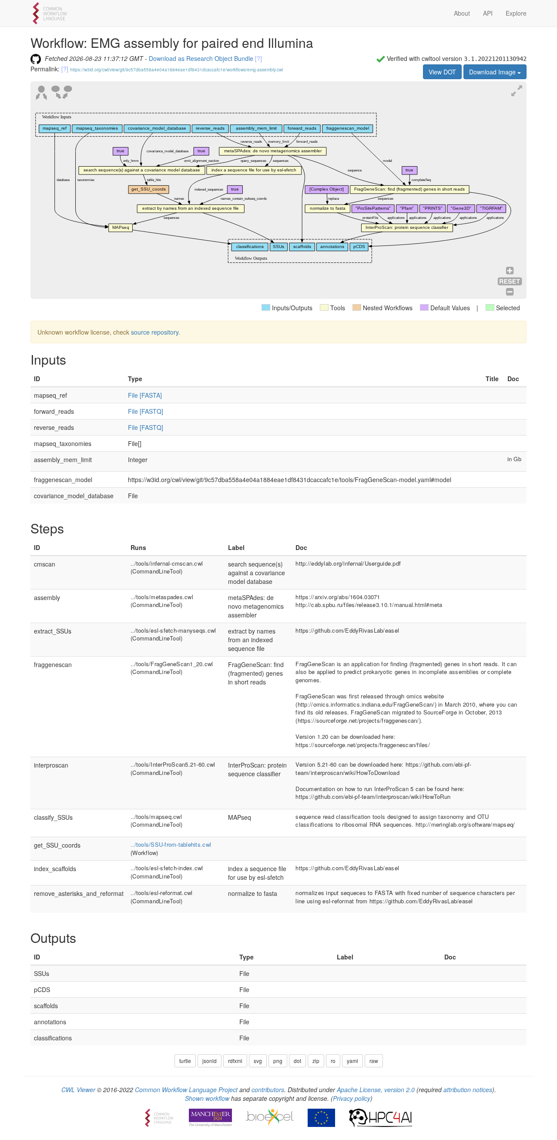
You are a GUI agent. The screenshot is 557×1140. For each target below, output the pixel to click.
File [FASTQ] (145, 411)
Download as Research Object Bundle (201, 58)
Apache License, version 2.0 (376, 1089)
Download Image (493, 71)
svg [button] (258, 1060)
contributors (268, 1089)
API (488, 13)
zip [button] (315, 1060)
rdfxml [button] (235, 1060)
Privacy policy (351, 1098)
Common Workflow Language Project (186, 1089)
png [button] (277, 1060)
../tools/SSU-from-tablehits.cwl (171, 844)
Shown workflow (207, 1098)
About (462, 13)
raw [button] (373, 1060)
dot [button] (297, 1060)
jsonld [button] (209, 1060)
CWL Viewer (78, 1089)
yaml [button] (352, 1060)
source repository (154, 332)
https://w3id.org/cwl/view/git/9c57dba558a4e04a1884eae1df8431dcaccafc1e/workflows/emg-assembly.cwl (176, 70)
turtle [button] (185, 1060)
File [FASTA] (145, 395)
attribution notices (467, 1089)
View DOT (442, 71)
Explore (516, 13)
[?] (258, 58)
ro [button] (333, 1060)
